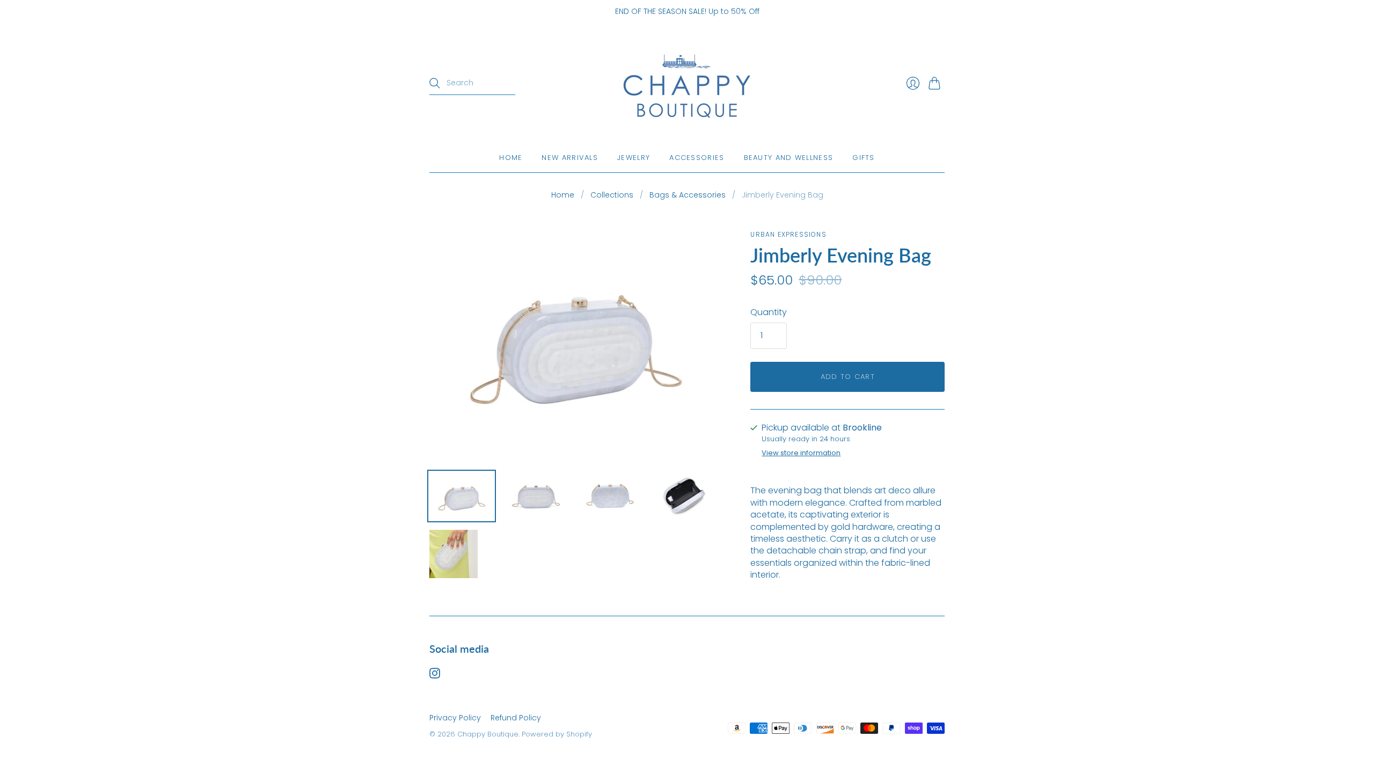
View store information (801, 453)
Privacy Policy (455, 717)
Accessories (696, 157)
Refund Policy (516, 717)
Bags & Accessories (687, 195)
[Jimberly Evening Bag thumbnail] (461, 496)
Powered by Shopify (557, 734)
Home (510, 157)
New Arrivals (570, 157)
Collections (611, 195)
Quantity (768, 312)
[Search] (434, 83)
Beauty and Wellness (789, 157)
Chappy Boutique (487, 734)
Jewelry (633, 157)
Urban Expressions (788, 234)
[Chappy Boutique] (687, 83)
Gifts (863, 157)
